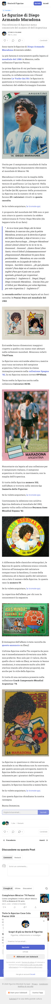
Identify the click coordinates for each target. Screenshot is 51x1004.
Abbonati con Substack (27, 956)
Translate (7, 10)
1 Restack (20, 823)
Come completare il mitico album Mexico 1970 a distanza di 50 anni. (19, 899)
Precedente (11, 840)
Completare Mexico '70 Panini (18, 895)
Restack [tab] (17, 857)
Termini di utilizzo (28, 962)
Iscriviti (38, 3)
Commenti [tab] (7, 857)
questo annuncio (11, 645)
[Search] (46, 888)
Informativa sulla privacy (33, 967)
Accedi (46, 3)
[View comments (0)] (13, 40)
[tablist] (12, 857)
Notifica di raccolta (25, 986)
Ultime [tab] (17, 888)
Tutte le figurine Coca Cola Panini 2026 (16, 915)
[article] (25, 901)
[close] (44, 921)
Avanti (42, 840)
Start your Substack (18, 992)
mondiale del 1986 (12, 59)
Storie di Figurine (15, 32)
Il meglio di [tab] (7, 888)
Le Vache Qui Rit (20, 78)
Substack (13, 999)
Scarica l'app (37, 992)
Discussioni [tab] (27, 888)
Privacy (35, 984)
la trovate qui (33, 206)
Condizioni (43, 984)
